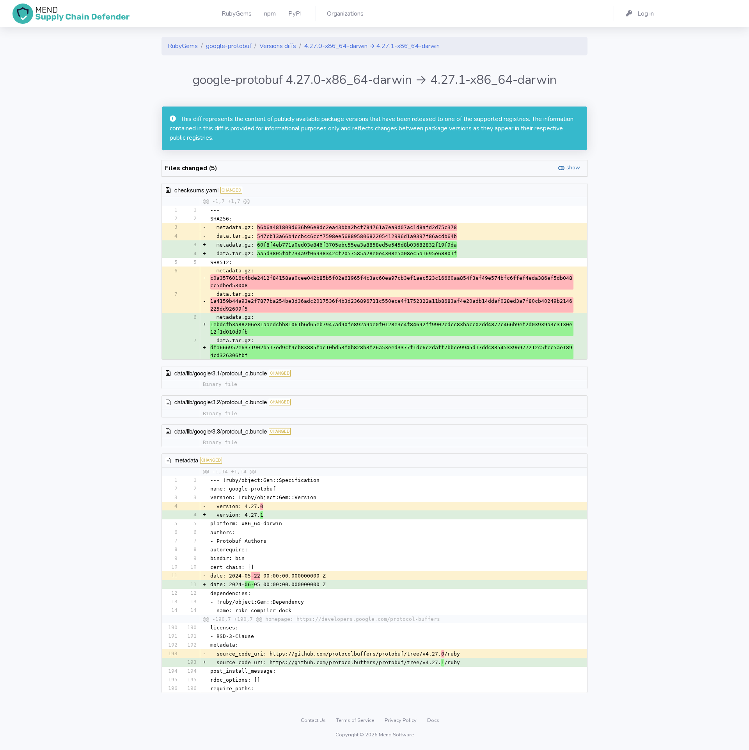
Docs (433, 720)
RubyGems (183, 46)
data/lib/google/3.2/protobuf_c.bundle (220, 402)
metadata (186, 460)
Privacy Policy (401, 720)
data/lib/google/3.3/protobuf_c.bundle (220, 431)
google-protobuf (228, 46)
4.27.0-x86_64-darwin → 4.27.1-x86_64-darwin (372, 46)
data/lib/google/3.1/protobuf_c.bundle (220, 373)
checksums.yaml (196, 190)
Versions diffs (277, 46)
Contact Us (314, 720)
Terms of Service (355, 720)
